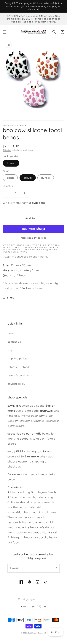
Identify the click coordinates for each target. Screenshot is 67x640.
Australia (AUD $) (31, 606)
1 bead (11, 163)
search (11, 333)
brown (27, 177)
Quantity (8, 185)
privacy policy (16, 383)
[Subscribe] (55, 568)
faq (9, 350)
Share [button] (11, 297)
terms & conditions (19, 375)
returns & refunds (18, 367)
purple (45, 177)
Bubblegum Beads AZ (37, 633)
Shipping (7, 150)
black (10, 177)
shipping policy (17, 358)
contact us (14, 341)
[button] (5, 32)
